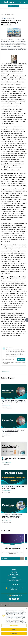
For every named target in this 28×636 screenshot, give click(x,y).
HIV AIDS (4, 371)
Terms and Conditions (14, 576)
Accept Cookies (14, 633)
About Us (14, 569)
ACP (8, 371)
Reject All (14, 629)
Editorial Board (14, 574)
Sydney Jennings (7, 405)
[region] (14, 621)
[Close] (26, 608)
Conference (7, 14)
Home (2, 14)
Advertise (14, 571)
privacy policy (5, 363)
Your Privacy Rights (14, 580)
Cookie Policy (24, 622)
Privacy (14, 577)
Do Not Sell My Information (14, 579)
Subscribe (20, 359)
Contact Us (14, 572)
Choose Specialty (12, 6)
